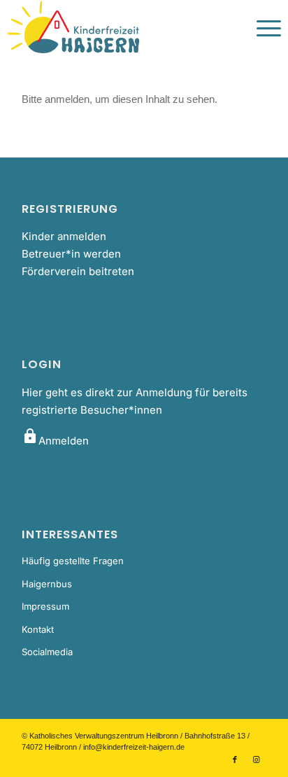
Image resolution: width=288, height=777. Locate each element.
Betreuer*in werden (71, 253)
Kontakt (38, 629)
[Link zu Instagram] (255, 759)
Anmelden (55, 440)
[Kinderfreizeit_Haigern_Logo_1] (116, 28)
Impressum (45, 606)
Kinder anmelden (64, 236)
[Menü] (262, 28)
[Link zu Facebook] (234, 759)
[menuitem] (262, 28)
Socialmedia (47, 651)
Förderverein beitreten (78, 271)
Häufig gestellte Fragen (73, 560)
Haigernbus (47, 583)
